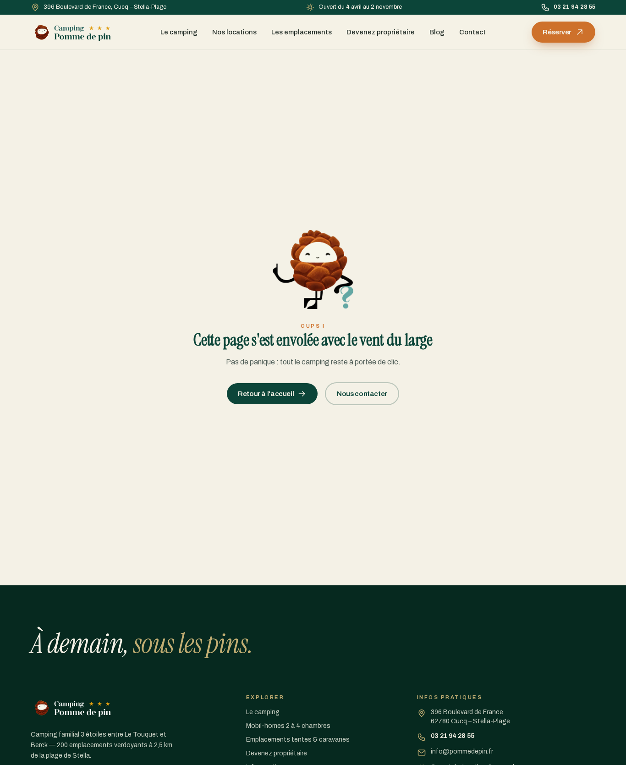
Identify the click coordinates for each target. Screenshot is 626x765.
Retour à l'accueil (266, 393)
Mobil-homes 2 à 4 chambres (288, 725)
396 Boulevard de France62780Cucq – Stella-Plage (470, 717)
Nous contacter (362, 393)
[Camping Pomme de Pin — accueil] (73, 32)
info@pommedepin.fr (462, 751)
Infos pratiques (450, 697)
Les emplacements (301, 32)
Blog (437, 32)
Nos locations (234, 32)
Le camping (179, 32)
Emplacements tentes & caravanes (298, 739)
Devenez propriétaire (380, 32)
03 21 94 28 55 (574, 7)
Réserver (557, 32)
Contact (472, 32)
